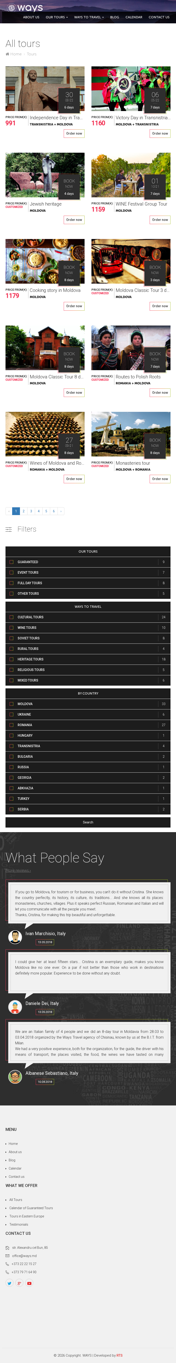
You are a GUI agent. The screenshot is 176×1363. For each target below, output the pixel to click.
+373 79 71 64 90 (24, 1272)
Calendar (134, 17)
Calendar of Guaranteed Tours (31, 1208)
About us (31, 17)
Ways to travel (87, 17)
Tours (31, 54)
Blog (114, 17)
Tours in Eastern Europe (26, 1216)
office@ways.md (24, 1256)
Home (16, 54)
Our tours (55, 17)
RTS (120, 1355)
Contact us (159, 17)
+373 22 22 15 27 (24, 1264)
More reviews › (18, 870)
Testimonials (18, 1224)
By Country (88, 693)
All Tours (15, 1200)
